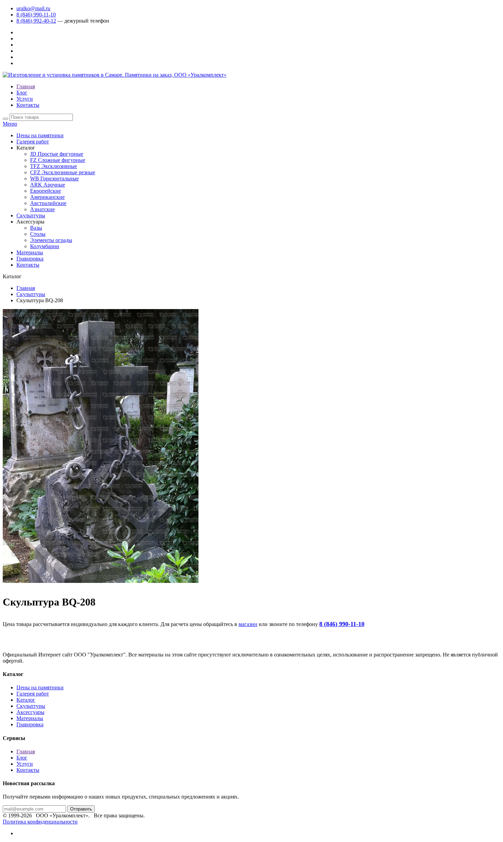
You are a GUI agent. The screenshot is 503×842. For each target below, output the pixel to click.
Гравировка (29, 258)
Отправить (81, 809)
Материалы (29, 252)
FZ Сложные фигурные (57, 160)
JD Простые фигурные (56, 154)
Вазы (36, 228)
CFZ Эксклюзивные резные (62, 172)
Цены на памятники (40, 135)
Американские (47, 197)
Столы (38, 234)
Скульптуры (30, 215)
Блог (21, 92)
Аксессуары (30, 712)
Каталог (25, 700)
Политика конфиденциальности (40, 822)
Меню (10, 124)
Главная (25, 86)
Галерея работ (32, 141)
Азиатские (42, 209)
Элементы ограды (51, 240)
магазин (247, 624)
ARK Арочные (47, 185)
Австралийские (48, 203)
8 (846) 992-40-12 (36, 21)
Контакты (27, 105)
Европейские (45, 191)
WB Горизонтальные (54, 178)
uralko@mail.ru (33, 8)
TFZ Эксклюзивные (53, 166)
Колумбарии (44, 246)
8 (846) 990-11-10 (36, 14)
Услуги (24, 99)
